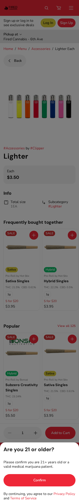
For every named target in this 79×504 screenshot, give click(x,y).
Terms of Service (23, 498)
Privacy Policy (64, 493)
